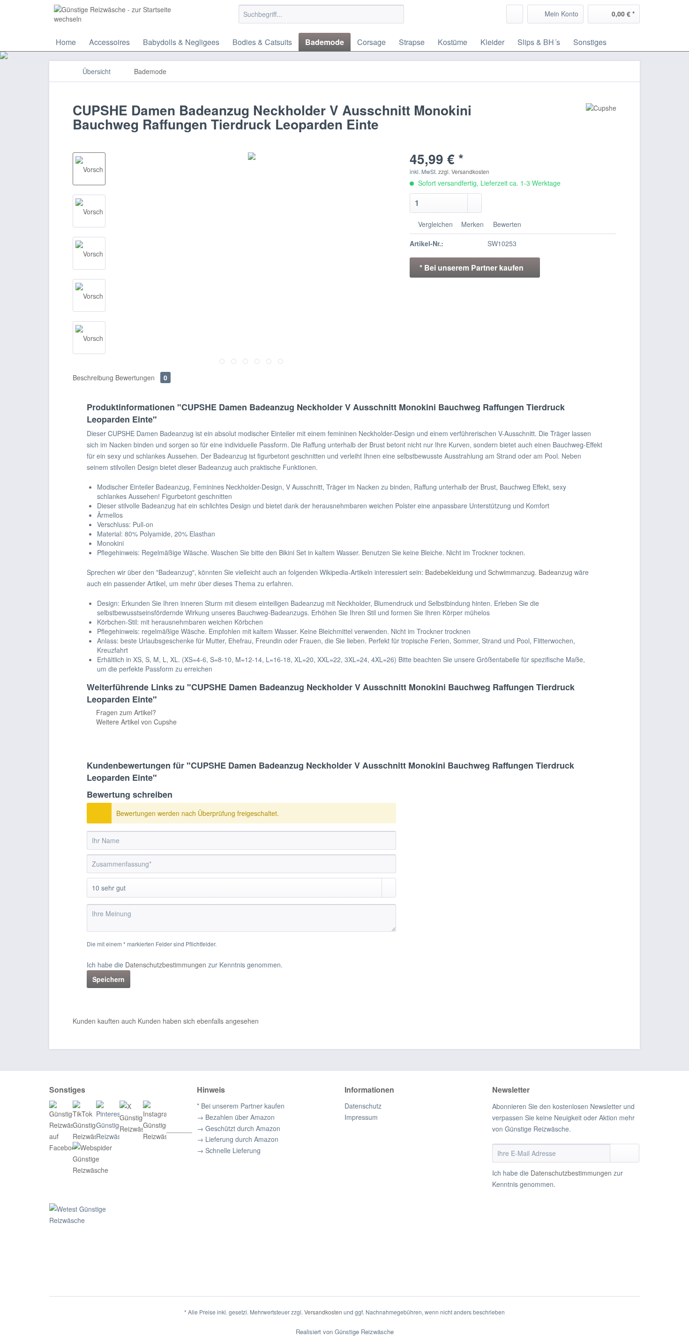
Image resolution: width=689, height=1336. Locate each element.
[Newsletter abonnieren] (624, 1153)
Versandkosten (323, 1312)
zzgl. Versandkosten (463, 171)
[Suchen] (395, 14)
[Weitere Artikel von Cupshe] (601, 119)
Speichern (108, 979)
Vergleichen (434, 224)
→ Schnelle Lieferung (229, 1150)
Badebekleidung (449, 572)
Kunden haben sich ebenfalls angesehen (198, 1021)
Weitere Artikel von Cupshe (135, 721)
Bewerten (506, 224)
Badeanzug (555, 572)
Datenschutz (363, 1105)
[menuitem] (321, 19)
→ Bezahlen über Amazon (236, 1117)
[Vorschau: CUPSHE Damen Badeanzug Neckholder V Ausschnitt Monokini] (89, 168)
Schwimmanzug (511, 572)
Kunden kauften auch (104, 1021)
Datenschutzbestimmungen (165, 964)
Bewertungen (141, 377)
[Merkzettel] (514, 14)
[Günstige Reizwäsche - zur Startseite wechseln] (124, 16)
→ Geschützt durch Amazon (238, 1128)
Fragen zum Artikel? (125, 712)
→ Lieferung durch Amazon (237, 1139)
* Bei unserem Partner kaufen (241, 1105)
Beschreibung (93, 377)
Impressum (361, 1117)
